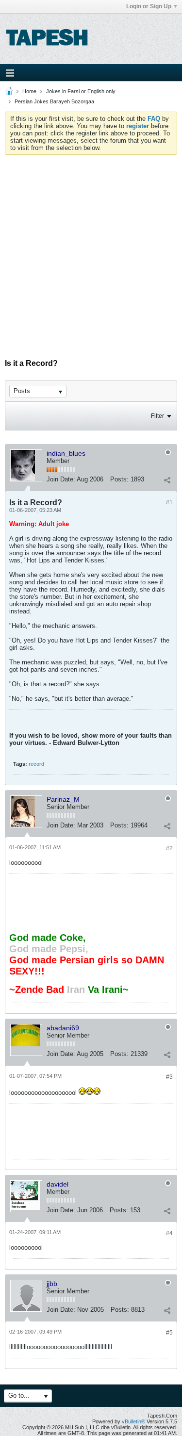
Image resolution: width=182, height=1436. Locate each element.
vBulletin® (133, 1421)
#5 (169, 1332)
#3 (169, 1076)
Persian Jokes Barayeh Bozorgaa (54, 101)
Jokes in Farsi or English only (81, 91)
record (36, 764)
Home (29, 91)
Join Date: (61, 479)
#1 (169, 502)
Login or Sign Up (148, 6)
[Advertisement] (91, 251)
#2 (169, 848)
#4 (169, 1233)
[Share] (167, 480)
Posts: (119, 479)
